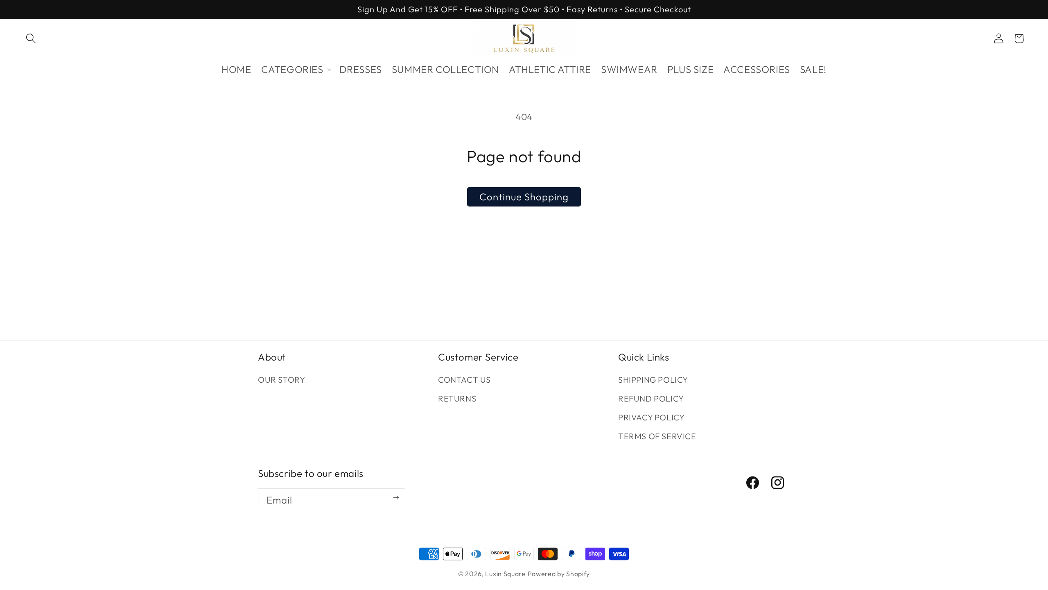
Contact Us (464, 379)
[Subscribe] (396, 497)
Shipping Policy (653, 379)
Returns (457, 398)
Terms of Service (657, 436)
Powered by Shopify (559, 574)
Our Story (281, 379)
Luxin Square (505, 574)
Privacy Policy (651, 417)
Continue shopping (524, 197)
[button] (30, 38)
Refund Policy (651, 398)
